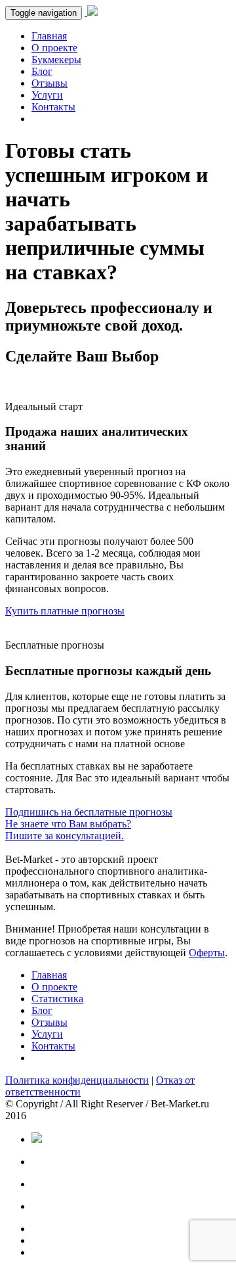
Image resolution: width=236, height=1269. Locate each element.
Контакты (53, 106)
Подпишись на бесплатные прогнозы (88, 812)
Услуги (47, 95)
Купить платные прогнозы (65, 610)
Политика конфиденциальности (77, 1080)
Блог (41, 71)
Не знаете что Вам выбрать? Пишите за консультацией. (68, 829)
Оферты (207, 952)
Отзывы (49, 83)
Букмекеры (56, 59)
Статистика (57, 998)
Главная (49, 35)
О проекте (54, 47)
